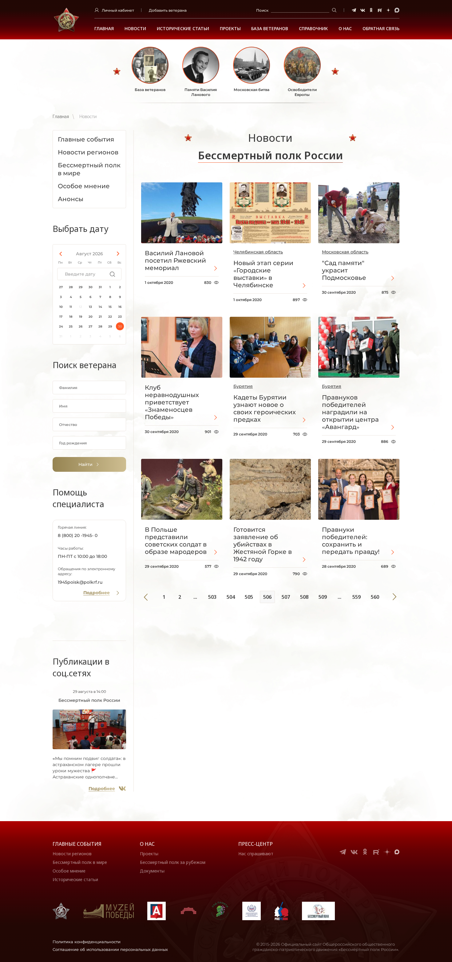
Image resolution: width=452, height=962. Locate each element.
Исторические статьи (183, 28)
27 (61, 287)
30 (91, 287)
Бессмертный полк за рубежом (172, 862)
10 (61, 307)
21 (100, 317)
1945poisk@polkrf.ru (80, 582)
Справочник (313, 28)
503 (212, 597)
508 (304, 597)
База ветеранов (269, 28)
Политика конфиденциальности (87, 941)
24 (61, 326)
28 (71, 287)
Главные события (77, 844)
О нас (147, 844)
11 (70, 307)
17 (60, 317)
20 (91, 317)
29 (80, 287)
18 (71, 317)
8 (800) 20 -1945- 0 (77, 535)
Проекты (230, 28)
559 (356, 597)
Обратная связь (381, 28)
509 (323, 597)
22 (110, 317)
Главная (104, 28)
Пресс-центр (255, 844)
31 (100, 287)
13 (90, 307)
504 (231, 597)
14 (100, 307)
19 (80, 317)
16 (119, 307)
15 (110, 307)
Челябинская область (258, 251)
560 (375, 597)
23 (120, 317)
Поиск (262, 10)
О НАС (345, 28)
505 (249, 597)
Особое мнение (69, 871)
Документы (152, 871)
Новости (135, 28)
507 (286, 597)
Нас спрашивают (255, 854)
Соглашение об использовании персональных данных (110, 949)
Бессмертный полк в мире (80, 862)
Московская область (345, 251)
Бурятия (243, 386)
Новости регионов (72, 854)
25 (71, 326)
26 (80, 326)
